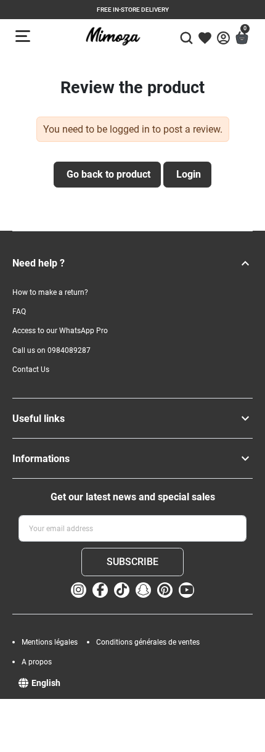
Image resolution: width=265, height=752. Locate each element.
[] (245, 263)
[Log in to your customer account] (223, 38)
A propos (37, 662)
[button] (186, 36)
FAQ (19, 311)
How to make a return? (50, 292)
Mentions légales (50, 642)
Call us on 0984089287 (51, 350)
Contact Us (30, 369)
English (45, 683)
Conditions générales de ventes (148, 642)
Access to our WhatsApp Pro (60, 330)
